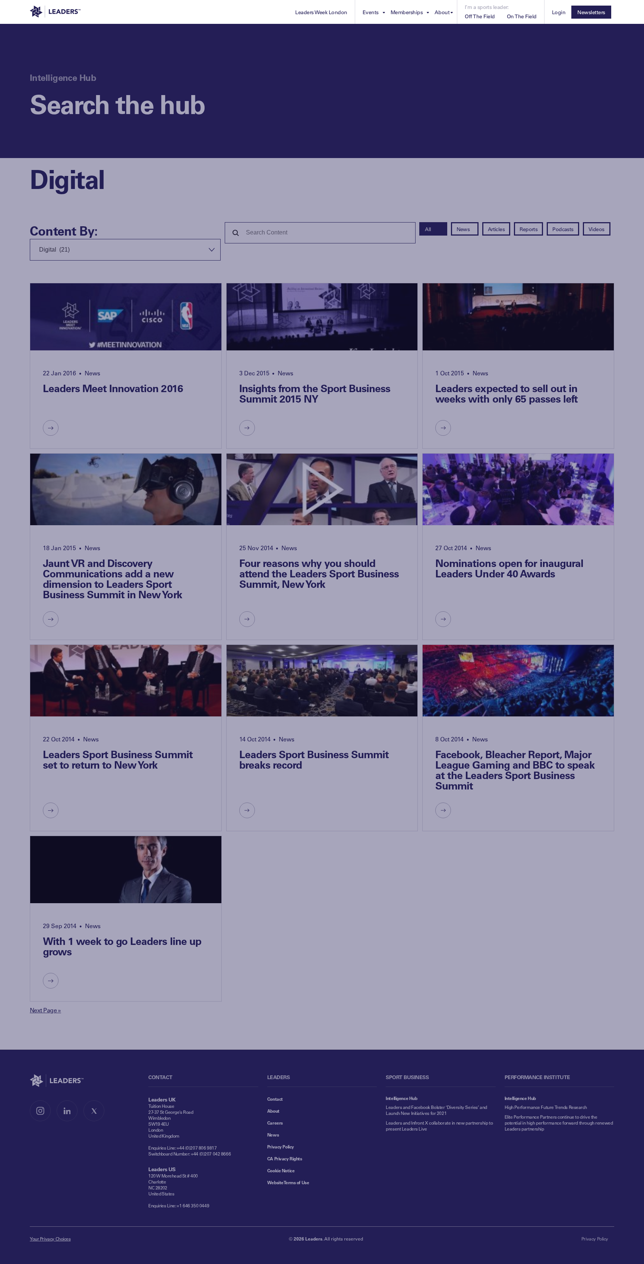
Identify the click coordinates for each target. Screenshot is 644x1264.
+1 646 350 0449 (193, 1205)
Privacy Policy (280, 1147)
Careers (275, 1123)
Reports (528, 229)
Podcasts (563, 229)
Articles (496, 229)
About (273, 1111)
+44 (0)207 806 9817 (197, 1148)
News (463, 229)
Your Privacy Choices (50, 1239)
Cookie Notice (281, 1170)
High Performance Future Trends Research (546, 1107)
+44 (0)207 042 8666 (211, 1154)
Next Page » (45, 1010)
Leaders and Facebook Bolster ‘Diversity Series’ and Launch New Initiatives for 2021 (436, 1110)
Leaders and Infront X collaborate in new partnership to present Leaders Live (439, 1126)
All (428, 229)
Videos (596, 229)
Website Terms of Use (288, 1182)
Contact (275, 1099)
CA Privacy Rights (284, 1158)
